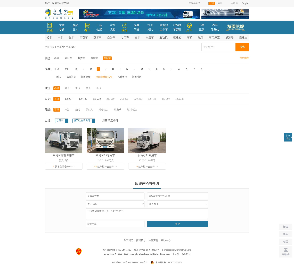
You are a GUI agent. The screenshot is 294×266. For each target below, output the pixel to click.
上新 (99, 25)
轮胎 (200, 37)
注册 (219, 3)
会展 (99, 29)
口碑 (201, 25)
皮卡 (137, 37)
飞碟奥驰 (122, 77)
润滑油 (229, 37)
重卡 (71, 37)
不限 (56, 58)
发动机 (163, 37)
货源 (201, 29)
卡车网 (60, 47)
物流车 (150, 37)
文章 (61, 25)
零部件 (177, 29)
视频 (75, 25)
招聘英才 (141, 240)
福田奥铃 (86, 77)
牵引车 (84, 37)
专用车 (125, 37)
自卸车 (111, 37)
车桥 (189, 37)
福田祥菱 (71, 77)
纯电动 (117, 109)
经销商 (177, 25)
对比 (150, 29)
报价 (150, 25)
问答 (136, 29)
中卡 (60, 37)
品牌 (136, 25)
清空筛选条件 (110, 120)
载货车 (97, 37)
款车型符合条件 (62, 166)
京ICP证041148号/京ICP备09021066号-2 (129, 262)
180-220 (97, 99)
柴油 (77, 109)
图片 (75, 29)
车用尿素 (214, 37)
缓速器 (243, 37)
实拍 (113, 29)
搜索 (242, 46)
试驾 (113, 25)
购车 (285, 234)
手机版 (234, 3)
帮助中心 (165, 240)
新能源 (164, 25)
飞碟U (58, 77)
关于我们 (128, 240)
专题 (61, 29)
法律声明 (153, 240)
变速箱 (177, 37)
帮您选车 (244, 57)
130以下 (69, 99)
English (245, 3)
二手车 (164, 29)
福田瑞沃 (137, 77)
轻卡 (49, 37)
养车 (215, 25)
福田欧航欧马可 (104, 77)
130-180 (83, 99)
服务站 (215, 29)
